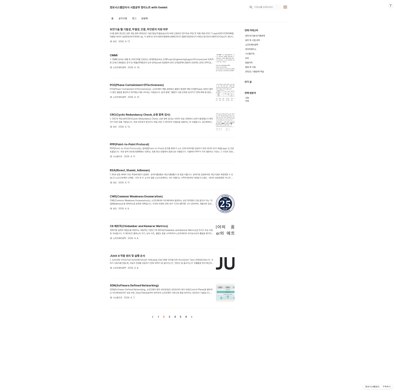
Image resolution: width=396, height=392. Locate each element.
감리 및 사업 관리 (252, 40)
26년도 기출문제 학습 (254, 71)
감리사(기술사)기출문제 (255, 35)
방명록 (144, 18)
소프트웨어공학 (251, 44)
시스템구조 (249, 53)
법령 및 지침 (250, 67)
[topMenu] (285, 6)
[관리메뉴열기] (390, 5)
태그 (134, 18)
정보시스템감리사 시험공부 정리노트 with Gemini (138, 7)
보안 (247, 58)
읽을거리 (249, 62)
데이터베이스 (250, 49)
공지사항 (122, 18)
